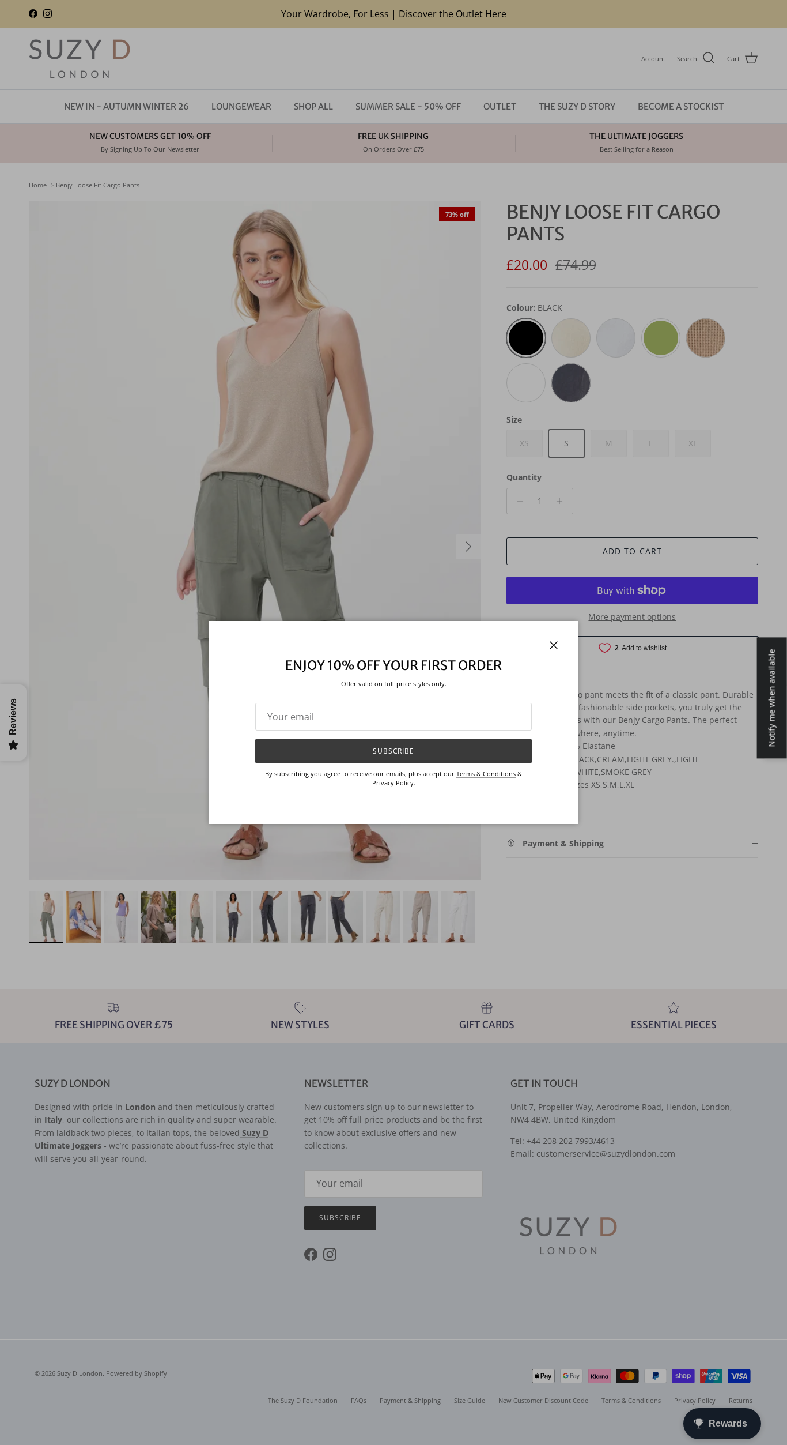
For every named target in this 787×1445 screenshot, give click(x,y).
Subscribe (394, 751)
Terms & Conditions (486, 773)
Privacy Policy (393, 782)
